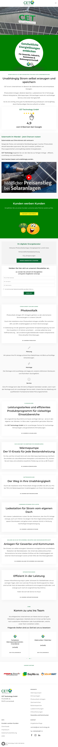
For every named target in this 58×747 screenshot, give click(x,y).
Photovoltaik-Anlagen (38, 699)
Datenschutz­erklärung (9, 733)
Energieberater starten (29, 260)
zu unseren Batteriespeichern (29, 493)
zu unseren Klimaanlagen (29, 433)
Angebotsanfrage (36, 723)
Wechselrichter (36, 702)
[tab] (26, 658)
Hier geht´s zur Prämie (29, 213)
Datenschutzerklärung (19, 289)
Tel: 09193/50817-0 (37, 731)
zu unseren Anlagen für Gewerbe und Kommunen (29, 561)
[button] (55, 3)
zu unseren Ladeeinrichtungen (29, 529)
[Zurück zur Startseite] (29, 3)
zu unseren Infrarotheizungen (29, 597)
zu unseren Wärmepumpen (29, 466)
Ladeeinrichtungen (37, 709)
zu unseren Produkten (29, 340)
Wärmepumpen (36, 693)
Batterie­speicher (36, 705)
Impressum (5, 730)
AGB (3, 736)
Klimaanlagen (35, 696)
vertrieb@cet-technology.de (40, 727)
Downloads (5, 726)
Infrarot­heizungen (37, 712)
